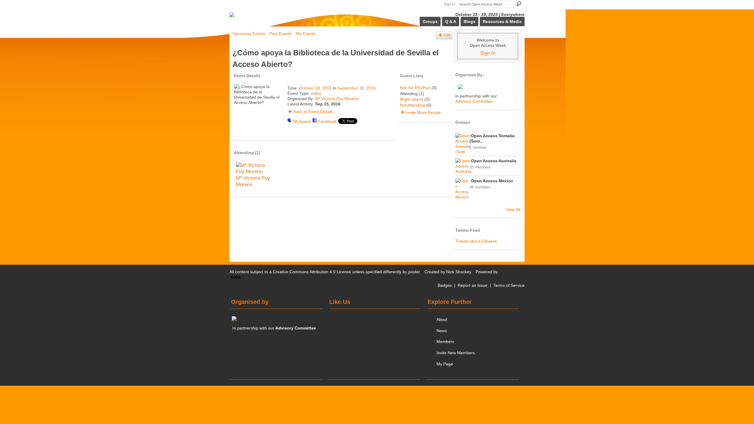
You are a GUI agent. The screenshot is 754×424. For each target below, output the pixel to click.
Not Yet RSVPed (415, 87)
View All (513, 209)
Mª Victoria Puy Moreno (337, 98)
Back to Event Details (313, 111)
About (441, 319)
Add (447, 35)
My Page (444, 364)
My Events (305, 33)
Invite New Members (455, 352)
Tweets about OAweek (476, 241)
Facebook (327, 121)
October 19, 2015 (315, 88)
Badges (445, 285)
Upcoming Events (248, 33)
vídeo (316, 93)
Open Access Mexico (492, 180)
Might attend (411, 99)
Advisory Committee (474, 101)
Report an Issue (472, 285)
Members (445, 341)
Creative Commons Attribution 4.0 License (312, 271)
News (441, 330)
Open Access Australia (493, 160)
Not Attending (412, 105)
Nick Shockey (458, 271)
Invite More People (423, 112)
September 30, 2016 (357, 88)
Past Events (280, 33)
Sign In (449, 4)
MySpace (302, 121)
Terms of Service (509, 285)
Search (519, 3)
